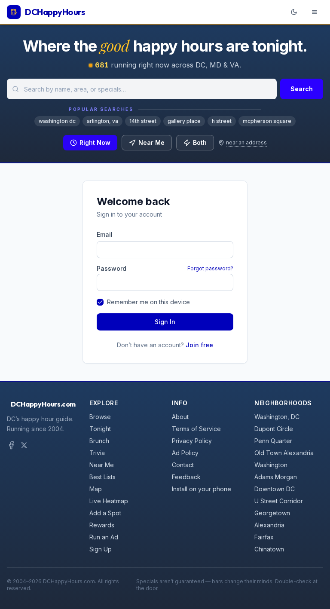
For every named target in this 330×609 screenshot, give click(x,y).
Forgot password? (210, 268)
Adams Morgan (275, 476)
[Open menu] (314, 12)
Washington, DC (276, 416)
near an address (246, 142)
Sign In (165, 321)
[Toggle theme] (293, 12)
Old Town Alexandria (284, 452)
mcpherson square (267, 121)
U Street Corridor (278, 501)
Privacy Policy (192, 440)
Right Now (94, 142)
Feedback (186, 476)
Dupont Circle (273, 428)
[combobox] (142, 89)
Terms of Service (196, 428)
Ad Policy (185, 452)
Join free (199, 345)
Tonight (100, 428)
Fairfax (264, 537)
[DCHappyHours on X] (24, 445)
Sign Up (100, 549)
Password (111, 269)
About (180, 416)
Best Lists (102, 476)
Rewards (101, 525)
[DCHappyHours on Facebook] (11, 445)
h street (222, 121)
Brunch (99, 440)
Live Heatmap (108, 501)
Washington (270, 464)
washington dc (57, 121)
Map (95, 489)
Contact (183, 464)
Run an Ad (103, 537)
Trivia (97, 452)
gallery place (184, 121)
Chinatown (269, 549)
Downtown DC (274, 489)
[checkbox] (100, 302)
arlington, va (102, 121)
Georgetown (272, 513)
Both (200, 142)
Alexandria (269, 525)
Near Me (151, 142)
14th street (142, 121)
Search (301, 88)
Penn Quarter (273, 440)
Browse (100, 416)
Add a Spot (105, 513)
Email (105, 234)
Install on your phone (201, 489)
